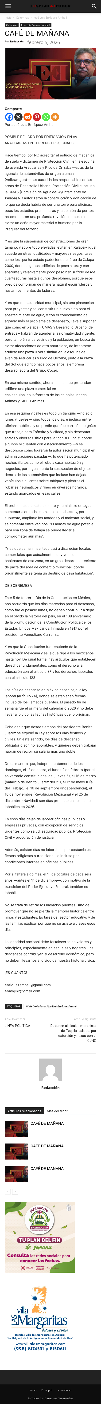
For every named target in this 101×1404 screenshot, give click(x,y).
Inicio (8, 18)
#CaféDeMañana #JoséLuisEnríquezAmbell (51, 1006)
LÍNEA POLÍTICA (17, 1026)
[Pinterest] (37, 117)
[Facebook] (9, 117)
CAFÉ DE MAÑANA (47, 1123)
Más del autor (57, 1111)
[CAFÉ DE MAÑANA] (16, 1129)
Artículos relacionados (24, 1111)
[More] (55, 117)
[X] (18, 117)
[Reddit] (27, 117)
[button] (8, 6)
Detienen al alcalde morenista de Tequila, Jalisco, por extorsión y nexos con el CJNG (73, 1033)
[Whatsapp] (46, 117)
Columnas (22, 18)
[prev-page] (8, 1192)
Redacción (16, 41)
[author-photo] (50, 1081)
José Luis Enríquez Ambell (50, 18)
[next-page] (15, 1192)
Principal (46, 1390)
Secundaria (64, 1390)
